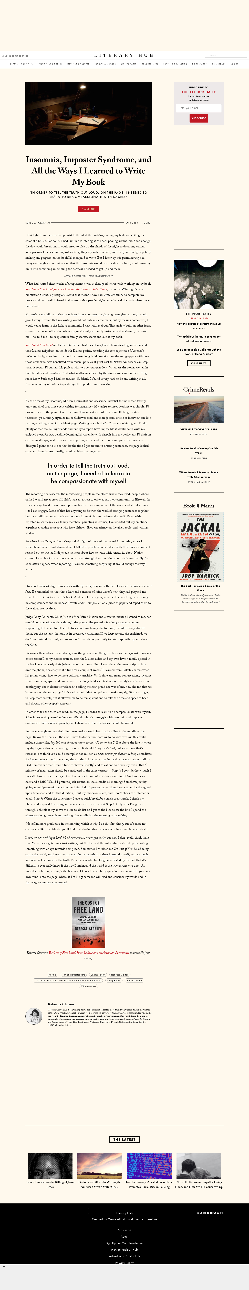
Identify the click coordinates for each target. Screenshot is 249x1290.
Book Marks (199, 64)
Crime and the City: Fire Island (198, 429)
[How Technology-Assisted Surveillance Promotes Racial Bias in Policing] (149, 1175)
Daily (199, 313)
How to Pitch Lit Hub (124, 1249)
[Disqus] (88, 1072)
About (124, 1236)
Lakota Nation (98, 974)
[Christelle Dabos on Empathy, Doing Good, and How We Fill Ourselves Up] (199, 1175)
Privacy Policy (124, 1263)
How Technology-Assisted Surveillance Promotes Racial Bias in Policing (149, 1185)
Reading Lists (150, 64)
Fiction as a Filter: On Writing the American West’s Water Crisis (99, 1185)
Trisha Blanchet (200, 482)
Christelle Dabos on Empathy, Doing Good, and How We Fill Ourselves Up (199, 1185)
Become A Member (105, 64)
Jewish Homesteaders (74, 974)
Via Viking (88, 209)
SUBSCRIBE (198, 118)
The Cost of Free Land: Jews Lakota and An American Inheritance (68, 980)
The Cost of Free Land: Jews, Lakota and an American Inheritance (88, 953)
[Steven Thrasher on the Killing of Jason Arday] (50, 1175)
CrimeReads (219, 64)
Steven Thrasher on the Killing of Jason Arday (50, 1185)
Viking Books (113, 980)
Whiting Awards (134, 980)
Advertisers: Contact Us (124, 1256)
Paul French (200, 434)
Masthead (124, 1230)
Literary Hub (124, 55)
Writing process (88, 986)
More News (198, 363)
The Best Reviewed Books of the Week (200, 588)
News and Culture (78, 64)
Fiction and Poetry (50, 64)
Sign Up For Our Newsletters (124, 1243)
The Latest (124, 1139)
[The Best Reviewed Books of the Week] (201, 547)
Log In (235, 64)
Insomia (52, 974)
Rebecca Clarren (37, 222)
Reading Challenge (175, 64)
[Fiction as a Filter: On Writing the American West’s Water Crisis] (99, 1175)
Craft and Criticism (22, 64)
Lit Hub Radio (129, 64)
